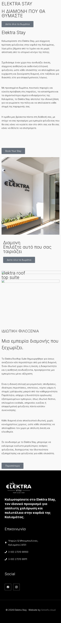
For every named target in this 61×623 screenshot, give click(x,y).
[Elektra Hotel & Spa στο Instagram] (16, 587)
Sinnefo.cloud (48, 609)
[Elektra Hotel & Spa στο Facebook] (8, 587)
